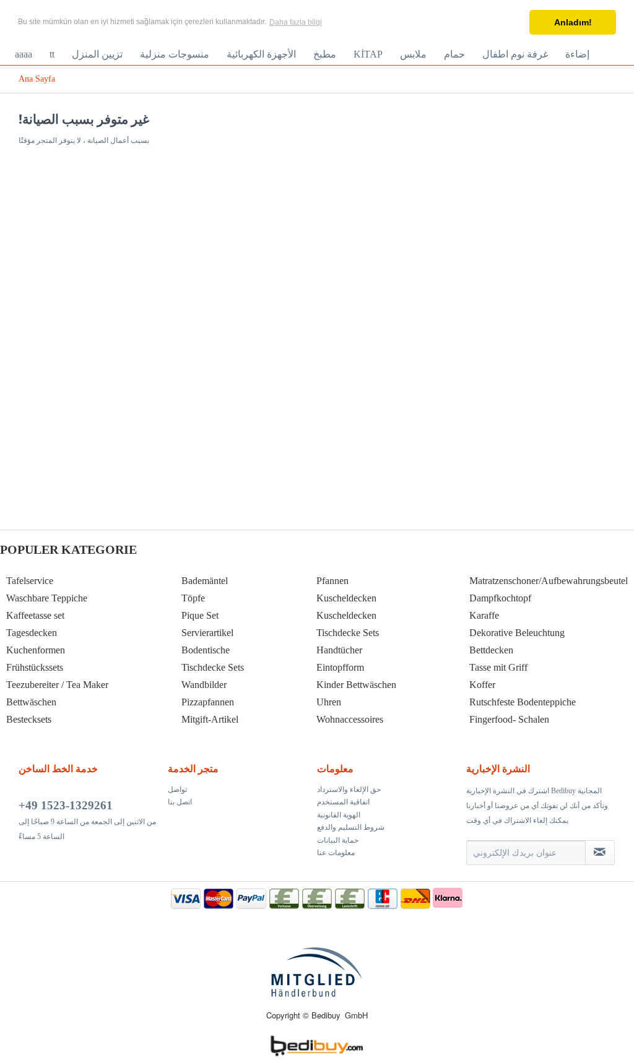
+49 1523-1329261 (66, 805)
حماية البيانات (337, 840)
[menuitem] (23, 54)
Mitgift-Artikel (209, 719)
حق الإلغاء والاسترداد (349, 789)
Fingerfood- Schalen (509, 719)
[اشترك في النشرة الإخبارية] (600, 852)
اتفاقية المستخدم (343, 802)
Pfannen (332, 580)
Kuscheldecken (346, 598)
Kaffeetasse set (35, 615)
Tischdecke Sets (212, 667)
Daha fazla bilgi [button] (295, 22)
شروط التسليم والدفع (350, 827)
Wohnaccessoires (349, 719)
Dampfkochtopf (500, 598)
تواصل (177, 789)
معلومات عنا (336, 852)
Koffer (482, 684)
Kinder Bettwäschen (356, 684)
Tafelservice (29, 580)
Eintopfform (340, 667)
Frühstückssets (34, 667)
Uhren (328, 702)
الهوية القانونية (338, 815)
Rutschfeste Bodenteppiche (522, 702)
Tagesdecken (31, 632)
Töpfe (193, 598)
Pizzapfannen (207, 702)
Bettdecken (491, 650)
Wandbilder (204, 684)
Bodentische (205, 650)
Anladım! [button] (573, 22)
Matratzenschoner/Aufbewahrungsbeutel (548, 580)
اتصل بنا (180, 802)
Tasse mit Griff (498, 667)
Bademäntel (204, 580)
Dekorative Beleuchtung (517, 632)
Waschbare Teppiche (46, 598)
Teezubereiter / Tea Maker (57, 684)
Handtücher (339, 650)
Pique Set (200, 615)
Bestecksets (28, 719)
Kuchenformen (35, 650)
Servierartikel (207, 632)
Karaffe (484, 615)
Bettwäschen (31, 702)
